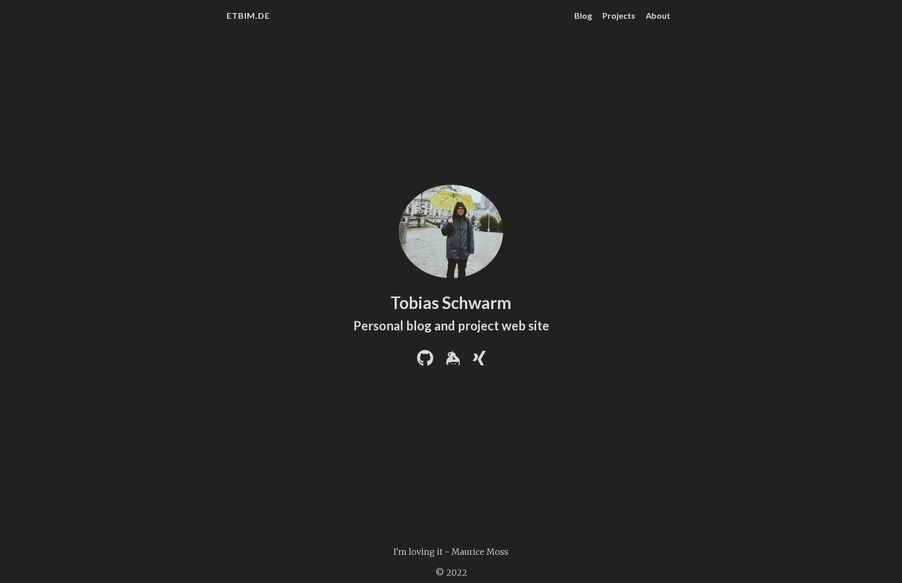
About (658, 15)
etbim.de (248, 15)
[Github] (425, 361)
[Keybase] (453, 361)
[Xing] (479, 361)
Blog (583, 15)
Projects (618, 15)
